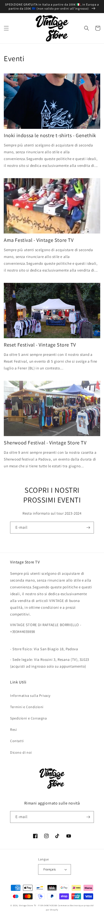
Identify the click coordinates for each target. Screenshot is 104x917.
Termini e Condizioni (26, 707)
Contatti (17, 741)
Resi (13, 729)
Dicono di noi (21, 752)
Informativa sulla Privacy (30, 695)
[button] (6, 28)
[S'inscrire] (88, 527)
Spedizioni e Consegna (28, 718)
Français (49, 869)
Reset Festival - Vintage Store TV (40, 344)
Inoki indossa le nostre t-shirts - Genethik (50, 135)
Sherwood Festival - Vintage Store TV (45, 442)
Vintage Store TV (27, 905)
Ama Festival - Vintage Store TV (39, 240)
